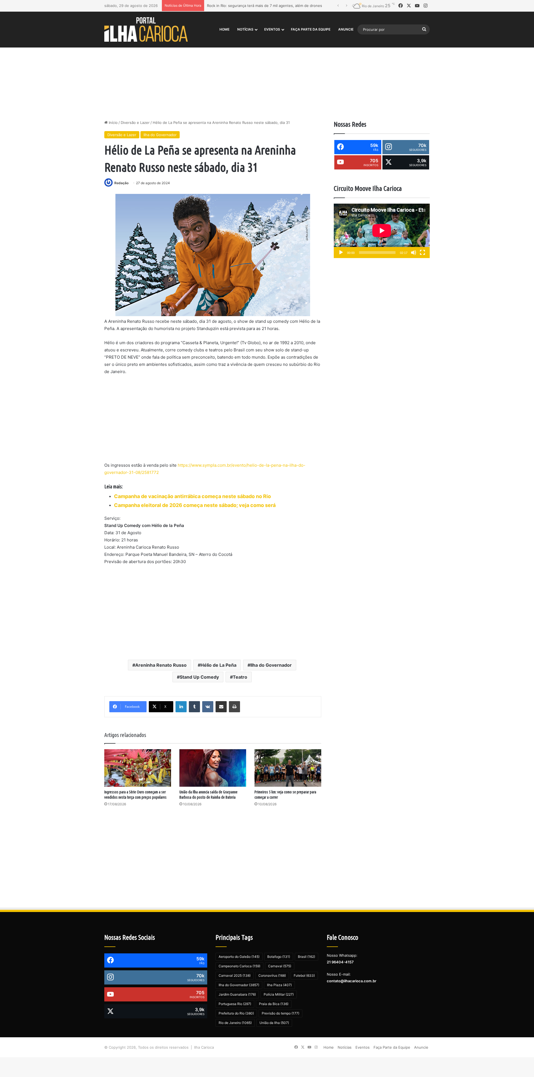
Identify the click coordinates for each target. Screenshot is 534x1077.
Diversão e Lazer (135, 122)
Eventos (272, 29)
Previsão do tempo (280, 1013)
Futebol (304, 975)
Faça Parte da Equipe (310, 29)
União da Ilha (274, 1023)
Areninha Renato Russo (161, 665)
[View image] (212, 255)
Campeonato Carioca (239, 966)
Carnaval (279, 966)
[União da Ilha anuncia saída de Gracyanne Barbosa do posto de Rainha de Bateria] (212, 768)
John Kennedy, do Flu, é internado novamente (247, 5)
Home (224, 29)
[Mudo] (413, 252)
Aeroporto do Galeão (239, 956)
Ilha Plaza (279, 985)
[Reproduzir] (341, 252)
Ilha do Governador (160, 135)
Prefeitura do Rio (236, 1013)
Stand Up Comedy (199, 677)
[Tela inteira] (422, 252)
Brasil (306, 956)
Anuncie (345, 29)
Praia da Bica (273, 1004)
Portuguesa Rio (235, 1004)
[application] (382, 231)
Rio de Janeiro (235, 1023)
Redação (121, 183)
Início (113, 122)
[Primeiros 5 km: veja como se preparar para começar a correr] (287, 768)
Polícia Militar (279, 994)
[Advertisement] (267, 72)
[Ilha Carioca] (146, 29)
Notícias (245, 29)
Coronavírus (272, 975)
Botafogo (278, 956)
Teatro (240, 677)
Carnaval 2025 (235, 975)
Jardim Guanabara (237, 994)
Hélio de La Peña (218, 665)
